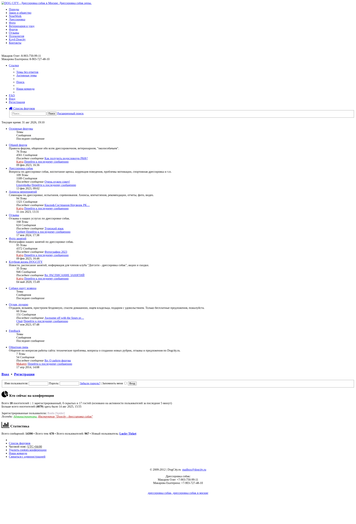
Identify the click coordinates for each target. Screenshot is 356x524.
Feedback (14, 330)
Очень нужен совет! (57, 181)
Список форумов (24, 108)
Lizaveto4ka (23, 185)
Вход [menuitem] (12, 98)
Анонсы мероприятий (23, 191)
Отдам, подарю (18, 304)
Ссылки (14, 65)
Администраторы (25, 416)
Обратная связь (18, 347)
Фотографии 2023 (55, 251)
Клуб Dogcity (17, 39)
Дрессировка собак (21, 168)
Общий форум (18, 145)
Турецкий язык (54, 228)
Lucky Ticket (127, 433)
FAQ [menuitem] (12, 95)
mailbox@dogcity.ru (194, 469)
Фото (12, 22)
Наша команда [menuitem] (25, 88)
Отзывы (14, 32)
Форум (13, 29)
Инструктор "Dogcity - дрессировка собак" (65, 416)
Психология (16, 36)
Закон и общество (20, 12)
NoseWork (15, 16)
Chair (19, 321)
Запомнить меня (112, 383)
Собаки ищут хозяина (22, 288)
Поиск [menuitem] (20, 82)
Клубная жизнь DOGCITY (26, 261)
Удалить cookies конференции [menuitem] (28, 449)
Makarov (21, 363)
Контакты (15, 42)
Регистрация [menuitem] (17, 102)
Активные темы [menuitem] (26, 75)
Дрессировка (17, 19)
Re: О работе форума (57, 360)
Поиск (51, 113)
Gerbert (20, 231)
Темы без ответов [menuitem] (27, 72)
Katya (19, 161)
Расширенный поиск (70, 113)
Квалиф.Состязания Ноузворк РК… (67, 205)
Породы (14, 9)
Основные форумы (21, 128)
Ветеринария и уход (21, 26)
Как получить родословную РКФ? (66, 158)
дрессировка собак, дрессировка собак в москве (178, 493)
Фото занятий (17, 238)
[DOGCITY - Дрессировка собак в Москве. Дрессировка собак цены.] (46, 3)
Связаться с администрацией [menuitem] (27, 456)
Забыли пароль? (90, 383)
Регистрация (24, 374)
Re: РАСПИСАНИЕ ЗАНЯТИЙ (64, 275)
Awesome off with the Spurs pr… (64, 317)
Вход (5, 374)
